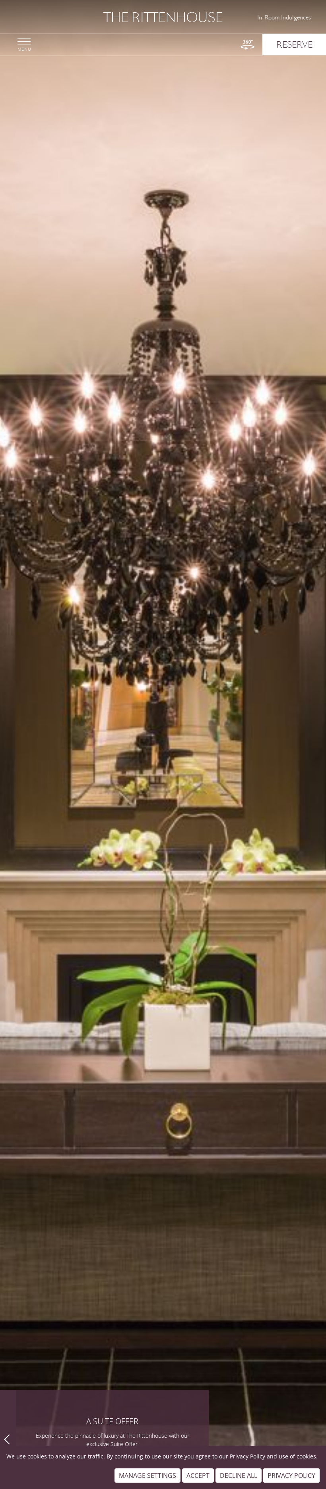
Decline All (238, 1475)
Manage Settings (147, 1475)
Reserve (294, 44)
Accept (198, 1475)
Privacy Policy (247, 1456)
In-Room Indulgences (284, 17)
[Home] (163, 17)
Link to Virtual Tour (247, 44)
